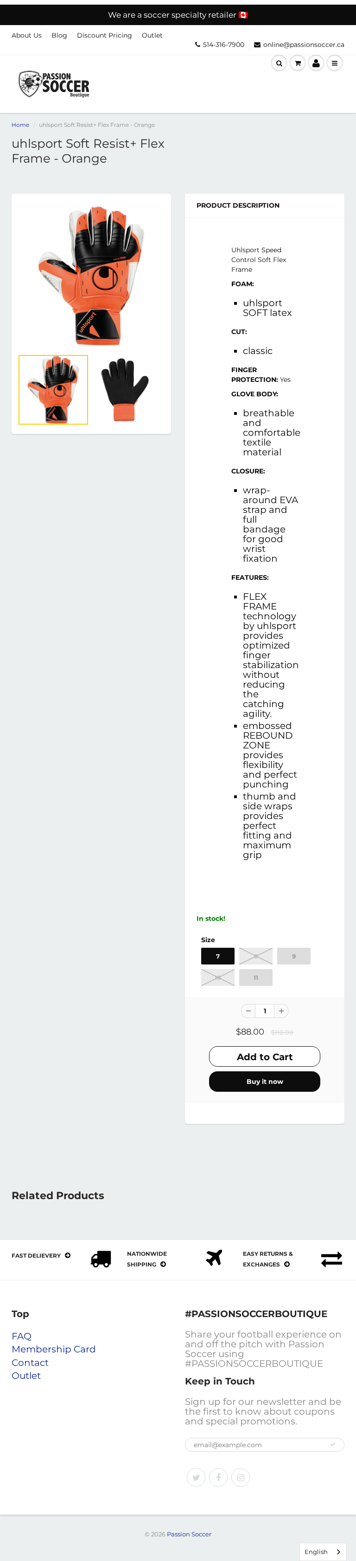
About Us (27, 35)
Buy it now (265, 1081)
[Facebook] (218, 1477)
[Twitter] (196, 1477)
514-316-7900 (223, 44)
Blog (59, 35)
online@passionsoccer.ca (303, 44)
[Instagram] (240, 1477)
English (316, 1551)
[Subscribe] (333, 1444)
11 (256, 977)
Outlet (152, 35)
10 (218, 977)
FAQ (22, 1336)
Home (20, 124)
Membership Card (54, 1349)
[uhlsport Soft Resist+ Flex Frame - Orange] (91, 276)
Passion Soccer (189, 1534)
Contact (30, 1362)
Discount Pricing (104, 35)
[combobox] (323, 1552)
